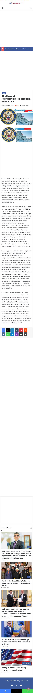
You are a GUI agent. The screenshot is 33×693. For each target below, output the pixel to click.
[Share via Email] (21, 334)
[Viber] (17, 334)
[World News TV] (16, 3)
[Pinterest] (21, 330)
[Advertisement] (16, 28)
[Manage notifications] (28, 689)
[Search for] (31, 7)
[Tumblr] (17, 330)
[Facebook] (3, 330)
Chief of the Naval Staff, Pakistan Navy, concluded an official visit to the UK (16, 583)
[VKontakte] (3, 334)
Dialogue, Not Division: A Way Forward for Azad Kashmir (13, 668)
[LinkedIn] (12, 330)
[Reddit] (25, 330)
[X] (8, 330)
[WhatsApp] (8, 334)
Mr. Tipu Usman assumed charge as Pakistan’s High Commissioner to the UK (15, 641)
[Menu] (2, 7)
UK (4, 93)
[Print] (25, 334)
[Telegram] (12, 334)
